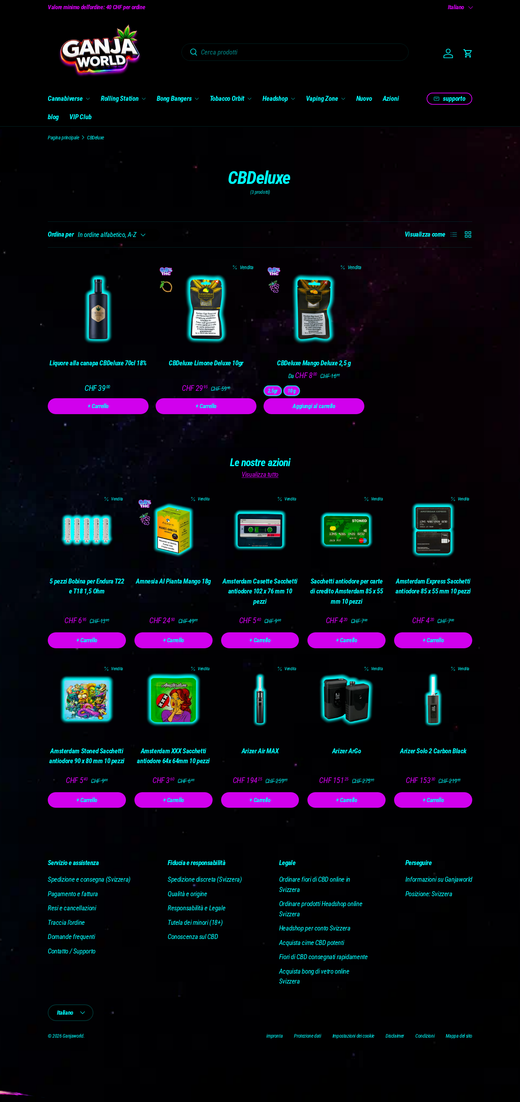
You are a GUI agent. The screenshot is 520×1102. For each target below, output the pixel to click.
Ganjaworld (73, 1036)
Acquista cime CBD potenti (311, 943)
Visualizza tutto (260, 474)
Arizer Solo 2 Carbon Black (433, 751)
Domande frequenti (71, 937)
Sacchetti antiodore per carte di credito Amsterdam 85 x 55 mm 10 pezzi (346, 591)
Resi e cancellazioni (72, 908)
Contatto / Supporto (72, 951)
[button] (468, 53)
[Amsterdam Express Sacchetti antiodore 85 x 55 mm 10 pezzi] (433, 530)
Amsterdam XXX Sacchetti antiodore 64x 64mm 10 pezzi (173, 756)
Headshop (275, 98)
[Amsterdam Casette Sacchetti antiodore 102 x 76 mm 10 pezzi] (260, 530)
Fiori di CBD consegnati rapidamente (323, 957)
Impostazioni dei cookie (353, 1036)
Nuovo (364, 98)
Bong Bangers (174, 98)
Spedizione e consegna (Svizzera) (89, 879)
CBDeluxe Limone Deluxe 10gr (206, 363)
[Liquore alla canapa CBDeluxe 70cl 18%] (98, 309)
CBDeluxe (95, 137)
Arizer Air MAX (260, 751)
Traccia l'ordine (66, 922)
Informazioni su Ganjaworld (438, 879)
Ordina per (61, 234)
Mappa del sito (459, 1036)
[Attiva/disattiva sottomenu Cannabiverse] (87, 98)
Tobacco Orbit (227, 98)
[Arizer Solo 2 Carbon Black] (433, 700)
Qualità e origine (187, 894)
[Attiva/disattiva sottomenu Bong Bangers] (196, 98)
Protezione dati (307, 1036)
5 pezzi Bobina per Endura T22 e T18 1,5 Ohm (87, 586)
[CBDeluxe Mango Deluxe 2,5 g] (314, 309)
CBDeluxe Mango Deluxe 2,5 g (314, 363)
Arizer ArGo (346, 751)
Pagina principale (63, 137)
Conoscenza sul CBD (193, 937)
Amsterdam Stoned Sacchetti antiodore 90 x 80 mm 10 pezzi (87, 756)
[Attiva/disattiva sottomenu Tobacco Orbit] (249, 98)
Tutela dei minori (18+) (195, 922)
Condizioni (424, 1036)
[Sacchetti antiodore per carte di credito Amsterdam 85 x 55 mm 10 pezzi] (346, 530)
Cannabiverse (65, 98)
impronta (274, 1036)
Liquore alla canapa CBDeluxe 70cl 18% (98, 363)
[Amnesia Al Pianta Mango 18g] (173, 530)
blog (53, 117)
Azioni (391, 98)
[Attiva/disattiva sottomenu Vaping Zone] (343, 98)
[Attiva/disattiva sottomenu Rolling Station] (143, 98)
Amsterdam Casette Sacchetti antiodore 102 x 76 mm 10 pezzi (260, 591)
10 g (291, 391)
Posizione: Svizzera (428, 894)
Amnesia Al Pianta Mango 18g (173, 581)
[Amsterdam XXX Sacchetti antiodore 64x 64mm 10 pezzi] (173, 700)
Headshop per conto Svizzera (315, 928)
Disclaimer (395, 1036)
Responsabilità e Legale (196, 908)
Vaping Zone (322, 98)
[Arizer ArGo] (346, 700)
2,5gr (273, 391)
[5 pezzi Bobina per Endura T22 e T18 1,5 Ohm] (87, 530)
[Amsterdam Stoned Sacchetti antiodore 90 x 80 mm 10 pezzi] (87, 700)
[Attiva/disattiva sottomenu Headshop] (293, 98)
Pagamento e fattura (73, 894)
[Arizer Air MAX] (260, 700)
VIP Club (80, 117)
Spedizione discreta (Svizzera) (205, 879)
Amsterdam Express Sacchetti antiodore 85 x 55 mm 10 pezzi (433, 586)
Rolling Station (120, 98)
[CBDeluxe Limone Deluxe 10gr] (206, 309)
